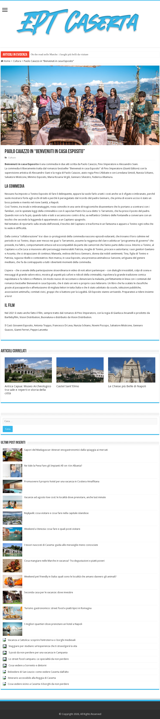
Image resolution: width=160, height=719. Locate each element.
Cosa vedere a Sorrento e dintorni (27, 665)
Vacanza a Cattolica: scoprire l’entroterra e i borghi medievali (42, 640)
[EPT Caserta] (80, 23)
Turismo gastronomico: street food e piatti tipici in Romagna (58, 608)
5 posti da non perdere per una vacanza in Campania (38, 652)
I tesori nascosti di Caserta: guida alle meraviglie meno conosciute (61, 544)
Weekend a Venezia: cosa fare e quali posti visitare (52, 528)
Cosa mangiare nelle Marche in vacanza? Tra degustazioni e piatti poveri (64, 560)
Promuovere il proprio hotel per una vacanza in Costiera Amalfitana (61, 481)
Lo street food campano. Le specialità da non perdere (39, 658)
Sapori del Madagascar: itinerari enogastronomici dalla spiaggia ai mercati (66, 449)
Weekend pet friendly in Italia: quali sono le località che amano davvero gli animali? (70, 576)
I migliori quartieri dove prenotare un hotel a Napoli (53, 624)
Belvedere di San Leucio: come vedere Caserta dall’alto (38, 671)
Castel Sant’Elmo (67, 386)
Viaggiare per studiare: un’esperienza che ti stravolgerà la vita (43, 646)
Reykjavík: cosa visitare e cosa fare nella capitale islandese (56, 513)
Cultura (17, 61)
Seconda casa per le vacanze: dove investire (48, 592)
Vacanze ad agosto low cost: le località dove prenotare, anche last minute (65, 497)
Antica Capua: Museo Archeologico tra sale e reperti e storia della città (28, 389)
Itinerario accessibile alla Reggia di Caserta (32, 677)
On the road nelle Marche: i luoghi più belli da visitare (59, 54)
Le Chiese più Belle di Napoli (127, 386)
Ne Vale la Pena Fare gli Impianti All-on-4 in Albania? (53, 465)
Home (6, 61)
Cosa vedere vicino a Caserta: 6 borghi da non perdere (38, 683)
